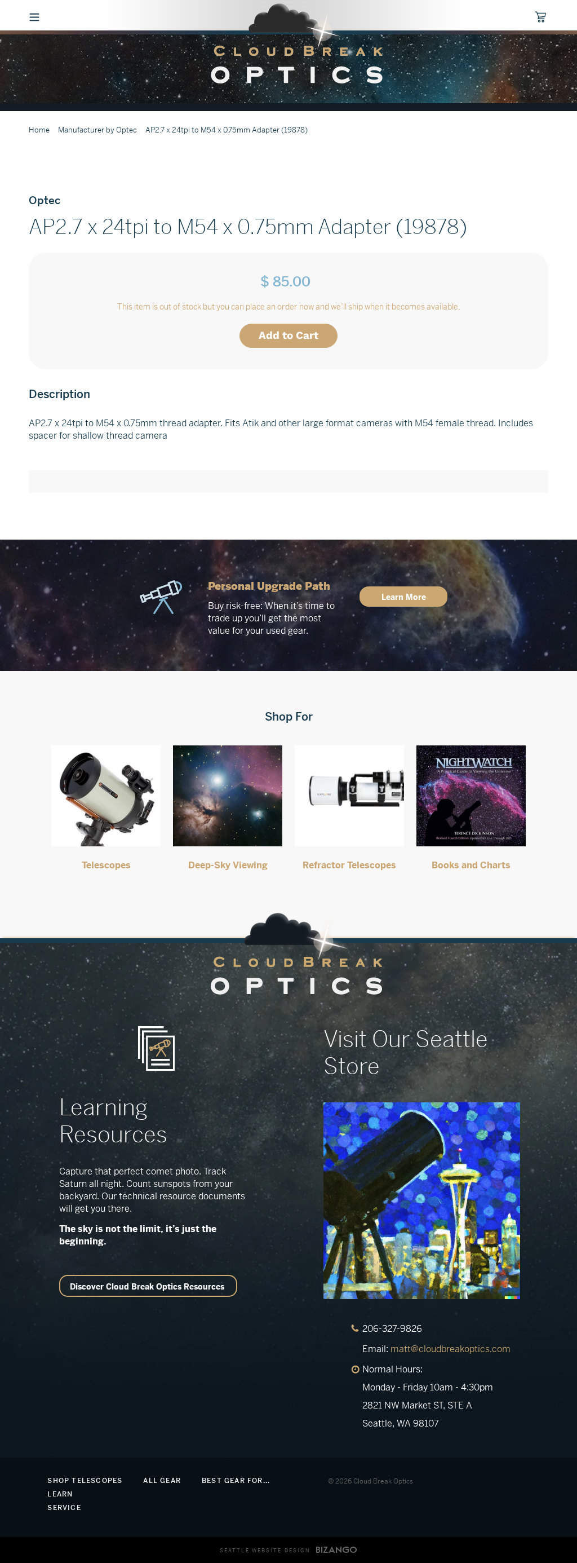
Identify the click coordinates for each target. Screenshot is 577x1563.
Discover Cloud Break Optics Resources (147, 1287)
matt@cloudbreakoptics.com (450, 1349)
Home (39, 130)
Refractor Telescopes (349, 865)
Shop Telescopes (84, 1480)
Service (64, 1507)
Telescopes (106, 865)
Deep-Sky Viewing (228, 865)
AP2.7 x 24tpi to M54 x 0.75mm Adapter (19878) (226, 130)
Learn (60, 1494)
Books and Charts (471, 865)
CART (535, 15)
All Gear (162, 1480)
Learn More (403, 597)
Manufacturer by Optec (97, 130)
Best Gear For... (236, 1480)
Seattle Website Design (265, 1550)
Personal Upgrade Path (269, 586)
